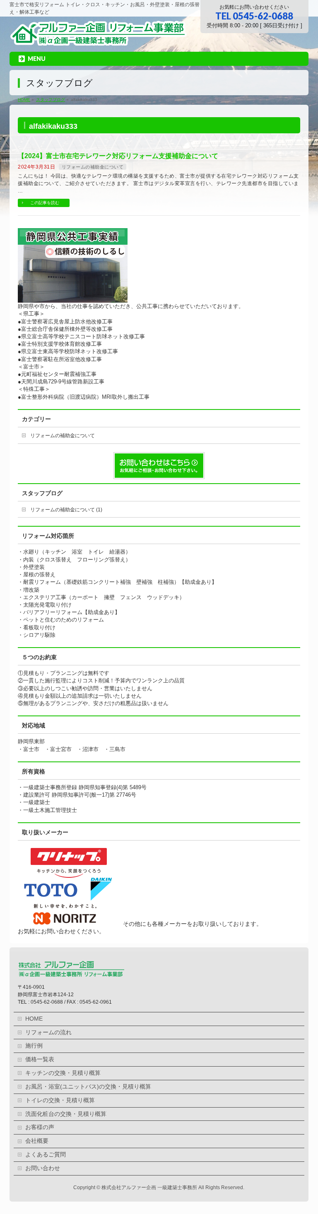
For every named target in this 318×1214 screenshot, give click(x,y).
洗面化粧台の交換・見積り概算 (65, 1114)
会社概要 (36, 1141)
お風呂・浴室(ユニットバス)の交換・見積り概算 (88, 1087)
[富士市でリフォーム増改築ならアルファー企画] (98, 38)
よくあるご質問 (45, 1154)
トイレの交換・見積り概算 (60, 1100)
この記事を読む (44, 202)
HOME (34, 1019)
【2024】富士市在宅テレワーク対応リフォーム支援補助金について (118, 155)
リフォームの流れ (48, 1032)
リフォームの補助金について (93, 166)
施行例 (34, 1046)
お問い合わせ (42, 1168)
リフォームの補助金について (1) (66, 510)
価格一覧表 (39, 1059)
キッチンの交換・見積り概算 (63, 1073)
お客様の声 (39, 1127)
